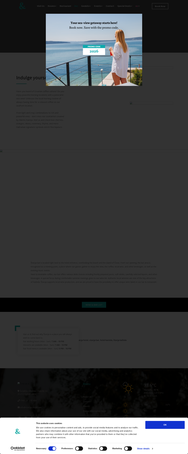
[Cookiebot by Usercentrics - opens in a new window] (18, 449)
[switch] (79, 448)
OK (165, 425)
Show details (143, 448)
